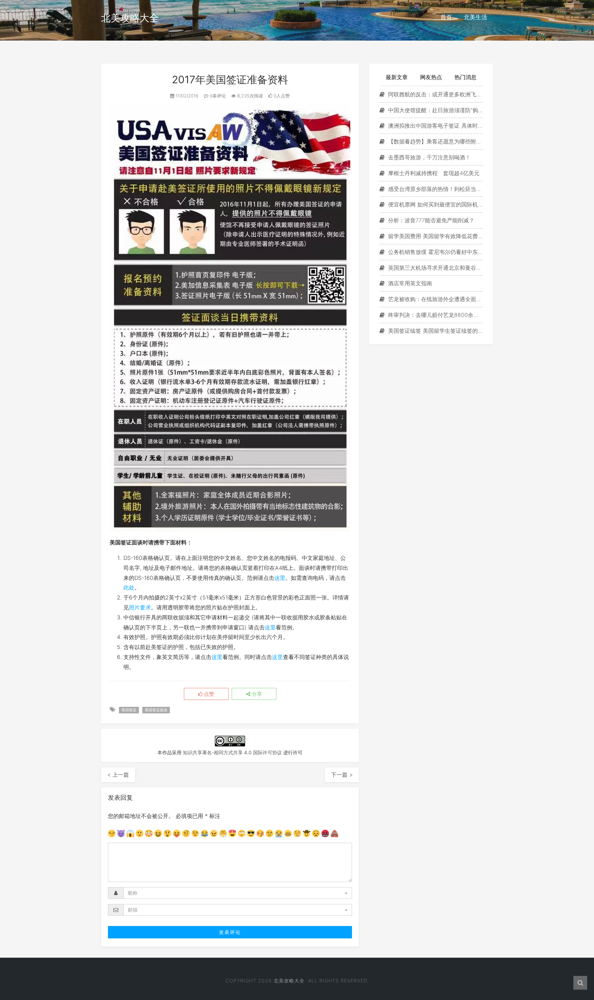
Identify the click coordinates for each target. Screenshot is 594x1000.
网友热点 (431, 77)
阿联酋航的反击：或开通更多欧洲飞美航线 (434, 94)
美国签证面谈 (156, 710)
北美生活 (475, 17)
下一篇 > (342, 774)
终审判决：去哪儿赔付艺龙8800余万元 (434, 314)
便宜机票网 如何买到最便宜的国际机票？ (434, 204)
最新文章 (397, 77)
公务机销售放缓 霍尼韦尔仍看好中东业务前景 (434, 251)
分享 (256, 694)
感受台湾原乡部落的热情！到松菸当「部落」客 (434, 188)
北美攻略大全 (130, 18)
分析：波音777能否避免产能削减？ (430, 220)
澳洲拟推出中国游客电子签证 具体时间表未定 (434, 125)
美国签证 (128, 710)
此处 (128, 587)
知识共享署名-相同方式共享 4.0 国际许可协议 (232, 752)
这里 (279, 577)
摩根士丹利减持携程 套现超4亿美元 (433, 173)
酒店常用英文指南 (409, 283)
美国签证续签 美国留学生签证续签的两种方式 (434, 330)
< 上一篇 (118, 774)
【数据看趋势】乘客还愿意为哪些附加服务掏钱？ (434, 141)
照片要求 (140, 607)
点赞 (208, 694)
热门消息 (465, 77)
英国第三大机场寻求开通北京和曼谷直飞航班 (434, 267)
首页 (446, 17)
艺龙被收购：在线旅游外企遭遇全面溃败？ (434, 299)
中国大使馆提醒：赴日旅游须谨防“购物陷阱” (434, 110)
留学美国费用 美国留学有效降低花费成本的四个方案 (434, 236)
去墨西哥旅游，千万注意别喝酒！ (428, 157)
